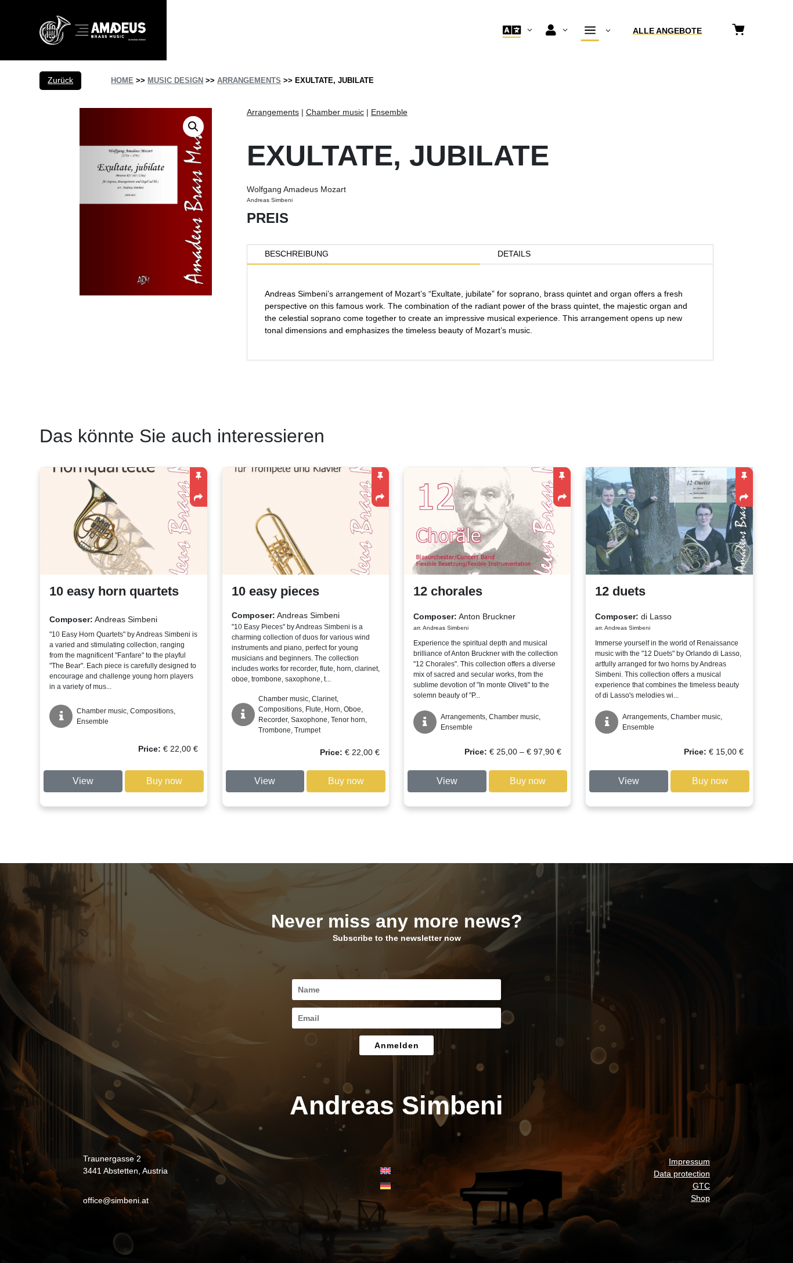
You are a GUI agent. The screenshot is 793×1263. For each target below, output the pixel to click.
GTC (701, 1185)
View (83, 781)
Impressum (689, 1161)
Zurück (60, 80)
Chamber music (335, 112)
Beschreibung (297, 253)
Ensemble (389, 112)
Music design (175, 80)
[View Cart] (738, 30)
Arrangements (249, 80)
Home (122, 80)
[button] (193, 126)
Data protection (682, 1173)
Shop (700, 1198)
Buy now (164, 781)
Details (514, 253)
